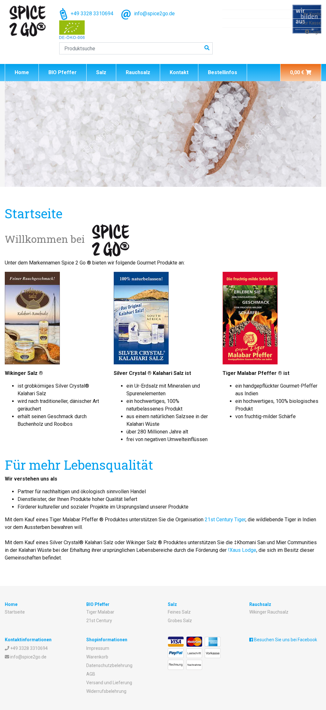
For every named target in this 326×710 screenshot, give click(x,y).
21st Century (99, 620)
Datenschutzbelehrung (109, 665)
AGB (90, 674)
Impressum (97, 648)
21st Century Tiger (225, 520)
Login (315, 31)
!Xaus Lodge (242, 550)
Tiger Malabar (100, 612)
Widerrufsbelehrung (106, 691)
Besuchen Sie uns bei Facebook (285, 639)
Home (22, 72)
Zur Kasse (311, 22)
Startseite (15, 612)
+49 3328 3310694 (91, 14)
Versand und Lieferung (109, 682)
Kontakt (179, 72)
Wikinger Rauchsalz (268, 612)
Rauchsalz (138, 72)
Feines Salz (179, 612)
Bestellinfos (222, 72)
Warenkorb (97, 656)
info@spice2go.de (154, 14)
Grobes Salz (180, 620)
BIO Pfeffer (62, 72)
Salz (101, 72)
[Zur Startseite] (27, 21)
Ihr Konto (312, 14)
